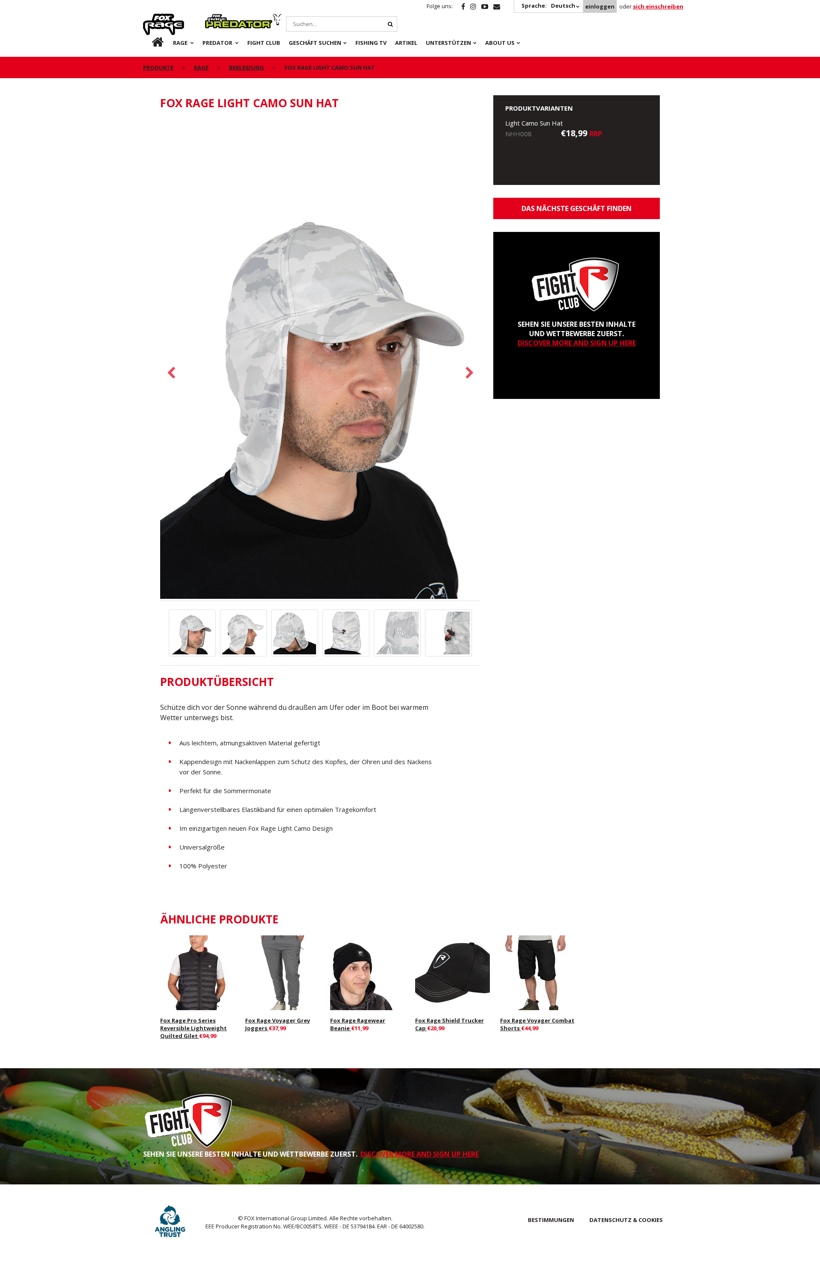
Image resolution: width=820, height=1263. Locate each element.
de (150, 43)
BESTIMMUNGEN (551, 1220)
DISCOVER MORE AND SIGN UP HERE (577, 343)
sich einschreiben (658, 6)
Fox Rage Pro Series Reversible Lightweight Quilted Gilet (193, 1028)
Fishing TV (371, 43)
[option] (320, 360)
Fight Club (263, 43)
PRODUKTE (158, 67)
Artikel (406, 43)
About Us (500, 43)
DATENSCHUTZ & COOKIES (626, 1220)
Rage (151, 18)
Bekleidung (246, 67)
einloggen (600, 6)
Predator (219, 18)
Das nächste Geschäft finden (576, 208)
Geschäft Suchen (315, 43)
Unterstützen (448, 43)
